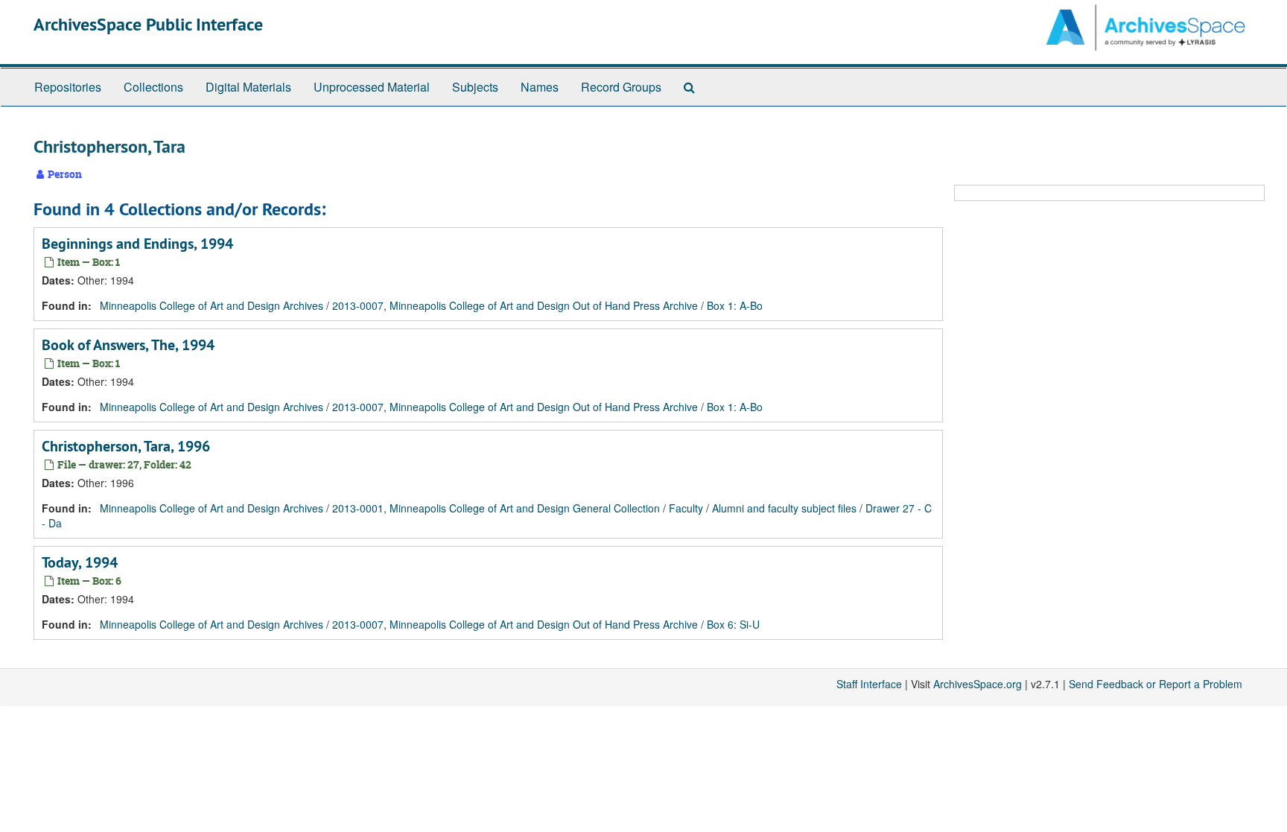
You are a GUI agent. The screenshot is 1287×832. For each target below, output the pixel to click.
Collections (153, 86)
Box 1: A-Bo (735, 305)
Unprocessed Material (372, 86)
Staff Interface (869, 683)
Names (540, 86)
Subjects (475, 86)
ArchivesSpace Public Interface (148, 24)
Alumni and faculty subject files (784, 508)
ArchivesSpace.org (977, 683)
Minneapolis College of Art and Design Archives (211, 305)
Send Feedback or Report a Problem (1155, 683)
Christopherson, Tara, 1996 (126, 446)
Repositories (67, 86)
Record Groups (621, 86)
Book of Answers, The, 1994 (128, 345)
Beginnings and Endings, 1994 (137, 243)
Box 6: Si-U (733, 624)
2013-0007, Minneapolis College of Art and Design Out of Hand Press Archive (515, 305)
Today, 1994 (80, 562)
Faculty (686, 508)
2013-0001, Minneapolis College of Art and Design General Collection (496, 508)
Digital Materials (248, 86)
